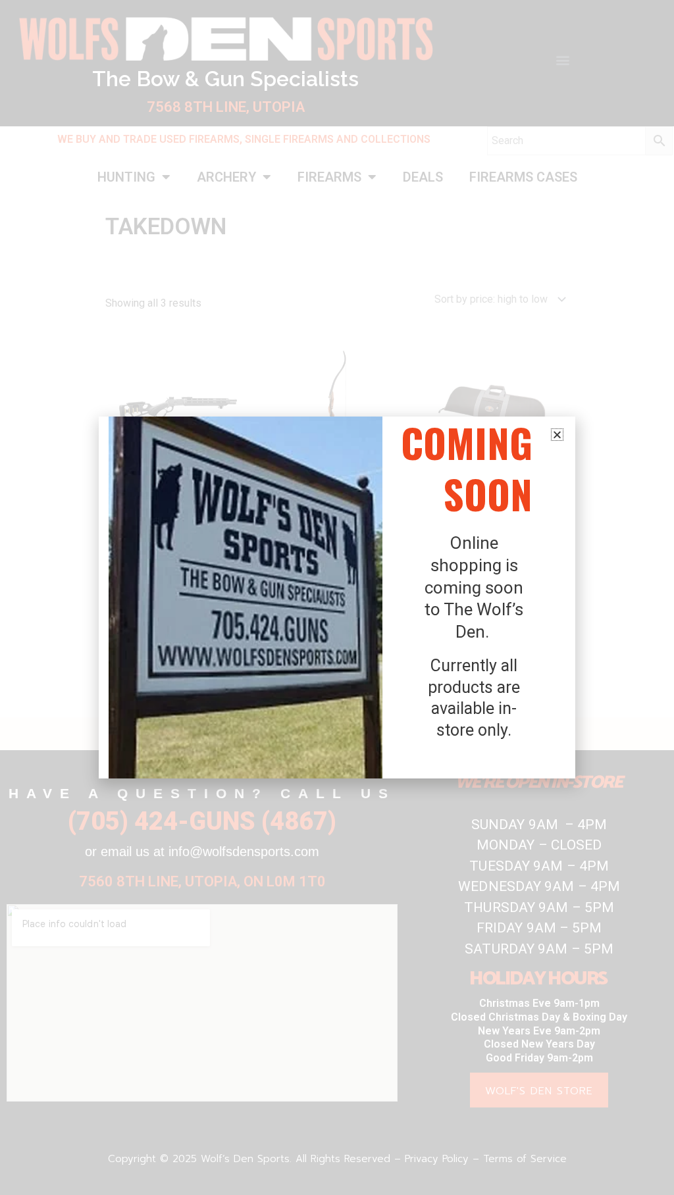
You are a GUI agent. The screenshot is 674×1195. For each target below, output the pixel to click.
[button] (557, 435)
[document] (337, 597)
